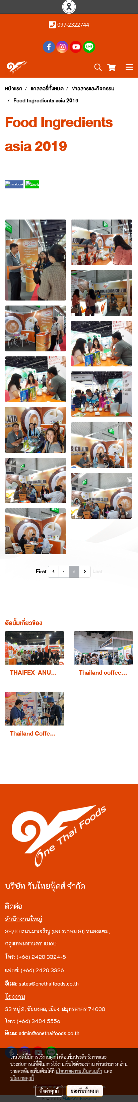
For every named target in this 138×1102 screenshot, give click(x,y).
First (41, 571)
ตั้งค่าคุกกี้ (49, 1091)
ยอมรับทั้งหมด (85, 1091)
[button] (95, 68)
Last (97, 571)
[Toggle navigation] (129, 68)
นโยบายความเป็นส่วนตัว (79, 1071)
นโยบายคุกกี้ (22, 1078)
